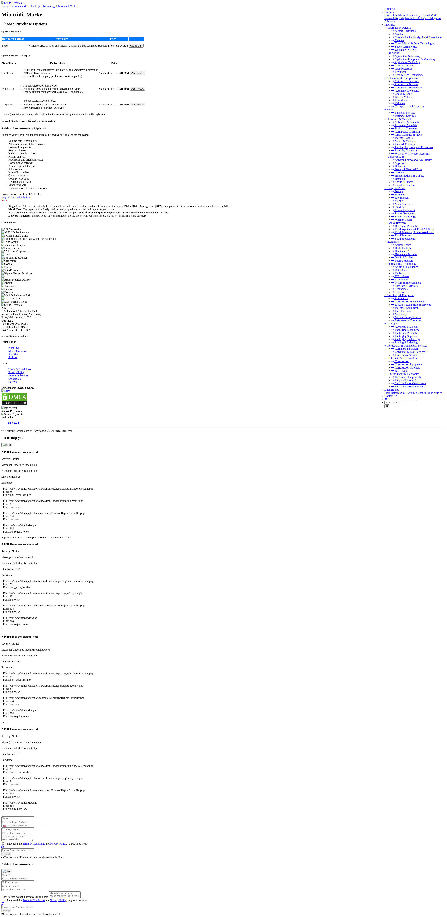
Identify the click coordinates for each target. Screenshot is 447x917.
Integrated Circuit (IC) (406, 380)
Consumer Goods (396, 156)
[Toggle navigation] (24, 3)
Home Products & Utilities (409, 175)
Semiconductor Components (410, 383)
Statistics (421, 392)
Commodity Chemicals (407, 131)
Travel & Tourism (404, 185)
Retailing (399, 178)
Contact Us (390, 395)
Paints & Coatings (404, 144)
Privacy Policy (16, 372)
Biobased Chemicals (405, 128)
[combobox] (6, 825)
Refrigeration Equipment (408, 320)
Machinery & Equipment (400, 295)
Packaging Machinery (406, 329)
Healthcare (393, 241)
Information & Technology (401, 263)
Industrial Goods (403, 310)
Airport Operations (405, 30)
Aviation (399, 34)
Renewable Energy (405, 216)
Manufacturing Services (407, 317)
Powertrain (400, 100)
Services (389, 11)
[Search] (386, 406)
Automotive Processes (406, 81)
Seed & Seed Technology (408, 74)
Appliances (400, 163)
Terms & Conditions (19, 369)
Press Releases (392, 392)
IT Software (401, 279)
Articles (437, 392)
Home (4, 6)
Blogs (429, 392)
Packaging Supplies (405, 336)
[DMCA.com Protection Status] (14, 404)
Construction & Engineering (410, 301)
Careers (12, 381)
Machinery (400, 314)
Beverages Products (405, 225)
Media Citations (17, 350)
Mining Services (403, 203)
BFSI (390, 109)
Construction (401, 361)
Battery (398, 191)
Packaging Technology (407, 339)
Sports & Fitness (403, 181)
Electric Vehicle (403, 96)
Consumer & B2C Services (409, 351)
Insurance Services (405, 115)
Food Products (402, 235)
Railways (399, 103)
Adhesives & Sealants (406, 122)
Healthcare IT (402, 251)
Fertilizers (400, 71)
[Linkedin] (16, 423)
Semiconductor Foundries (408, 386)
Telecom (399, 292)
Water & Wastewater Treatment (411, 153)
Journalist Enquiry (18, 375)
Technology (401, 288)
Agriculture (393, 52)
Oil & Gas (400, 207)
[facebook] (18, 423)
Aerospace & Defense (399, 27)
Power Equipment (404, 210)
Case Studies (408, 392)
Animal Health (402, 244)
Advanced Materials (405, 125)
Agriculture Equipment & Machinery (414, 59)
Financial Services (404, 112)
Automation (401, 298)
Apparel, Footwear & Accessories (413, 159)
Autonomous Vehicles (406, 90)
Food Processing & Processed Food (414, 232)
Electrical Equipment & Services (412, 304)
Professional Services (406, 355)
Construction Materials (407, 367)
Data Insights (391, 389)
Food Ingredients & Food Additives (414, 229)
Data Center (401, 270)
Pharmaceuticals (403, 260)
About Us (389, 8)
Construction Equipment (408, 364)
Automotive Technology (408, 87)
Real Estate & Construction (402, 358)
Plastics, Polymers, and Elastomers (413, 147)
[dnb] (5, 390)
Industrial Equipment (406, 307)
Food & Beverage (396, 222)
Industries (389, 24)
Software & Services (406, 285)
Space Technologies (405, 46)
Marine (398, 200)
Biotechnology (402, 248)
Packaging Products (405, 332)
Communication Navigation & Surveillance (418, 37)
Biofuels (399, 194)
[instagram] (10, 423)
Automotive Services (406, 84)
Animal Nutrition (404, 65)
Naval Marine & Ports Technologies (414, 43)
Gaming (399, 172)
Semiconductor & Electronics (403, 373)
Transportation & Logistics (409, 106)
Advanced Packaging (406, 326)
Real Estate (400, 370)
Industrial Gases (403, 137)
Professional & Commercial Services (407, 345)
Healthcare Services (405, 254)
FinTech (399, 273)
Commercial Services (406, 348)
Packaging (392, 323)
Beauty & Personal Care (408, 169)
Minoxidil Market (68, 6)
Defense (399, 40)
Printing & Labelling (406, 342)
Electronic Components (407, 377)
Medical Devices (403, 257)
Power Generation (404, 213)
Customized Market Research (400, 15)
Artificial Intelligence (406, 266)
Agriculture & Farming (407, 56)
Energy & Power (396, 188)
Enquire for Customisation (15, 197)
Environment (401, 197)
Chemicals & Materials (399, 118)
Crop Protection (403, 68)
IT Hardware (401, 276)
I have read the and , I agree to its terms (47, 843)
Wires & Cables (403, 219)
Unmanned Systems (405, 49)
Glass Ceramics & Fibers (408, 134)
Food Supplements (405, 238)
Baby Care (400, 166)
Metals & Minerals (404, 141)
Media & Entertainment (407, 282)
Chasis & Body (403, 93)
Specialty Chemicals (405, 150)
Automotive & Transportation (403, 78)
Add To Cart (136, 45)
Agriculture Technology (407, 62)
